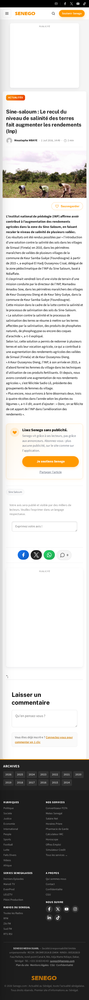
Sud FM (7, 929)
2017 (32, 783)
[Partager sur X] (36, 555)
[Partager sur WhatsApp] (49, 555)
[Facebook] (65, 3)
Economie (9, 824)
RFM (5, 918)
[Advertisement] (44, 57)
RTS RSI (7, 934)
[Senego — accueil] (25, 13)
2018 (20, 783)
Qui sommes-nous (56, 879)
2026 (8, 774)
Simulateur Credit (55, 850)
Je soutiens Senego (51, 461)
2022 (55, 774)
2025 (20, 774)
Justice (7, 819)
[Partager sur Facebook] (23, 555)
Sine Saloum (15, 492)
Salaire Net (52, 819)
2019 (8, 783)
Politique (8, 808)
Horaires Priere (54, 824)
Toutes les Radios (13, 913)
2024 (32, 774)
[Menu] (7, 13)
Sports (7, 839)
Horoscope (52, 839)
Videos (7, 860)
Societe (7, 813)
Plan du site (22, 965)
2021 (67, 774)
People (7, 834)
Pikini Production (13, 900)
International (10, 829)
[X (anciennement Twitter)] (71, 3)
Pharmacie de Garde (57, 829)
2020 (78, 774)
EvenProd (8, 889)
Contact (50, 884)
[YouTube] (78, 3)
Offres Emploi (53, 845)
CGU (48, 894)
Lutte (6, 850)
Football (8, 845)
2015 (55, 783)
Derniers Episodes (13, 879)
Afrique (7, 865)
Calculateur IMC (54, 834)
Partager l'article (51, 472)
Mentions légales (39, 965)
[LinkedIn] (49, 917)
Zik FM (7, 924)
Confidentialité (64, 965)
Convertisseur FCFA (56, 808)
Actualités (15, 97)
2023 (43, 774)
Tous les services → (57, 855)
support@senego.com (62, 961)
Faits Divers (9, 855)
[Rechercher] (53, 13)
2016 (43, 783)
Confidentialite (54, 889)
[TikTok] (84, 3)
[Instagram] (75, 909)
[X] (57, 909)
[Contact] (56, 4)
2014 (67, 783)
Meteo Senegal (54, 813)
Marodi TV (9, 884)
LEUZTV (7, 894)
